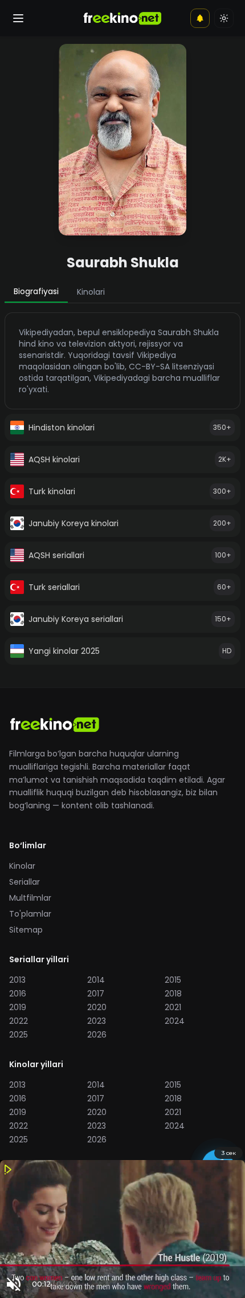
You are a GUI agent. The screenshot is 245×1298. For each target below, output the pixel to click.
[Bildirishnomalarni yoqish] (200, 18)
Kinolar (22, 866)
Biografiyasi (36, 291)
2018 (173, 993)
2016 (17, 993)
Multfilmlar (30, 898)
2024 (175, 1021)
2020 (97, 1007)
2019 (17, 1007)
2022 (18, 1021)
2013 (17, 980)
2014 (96, 980)
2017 (95, 993)
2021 (173, 1007)
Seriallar (24, 882)
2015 (173, 980)
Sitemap (26, 929)
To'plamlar (30, 913)
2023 (96, 1021)
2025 (18, 1034)
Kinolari (91, 292)
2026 (97, 1034)
